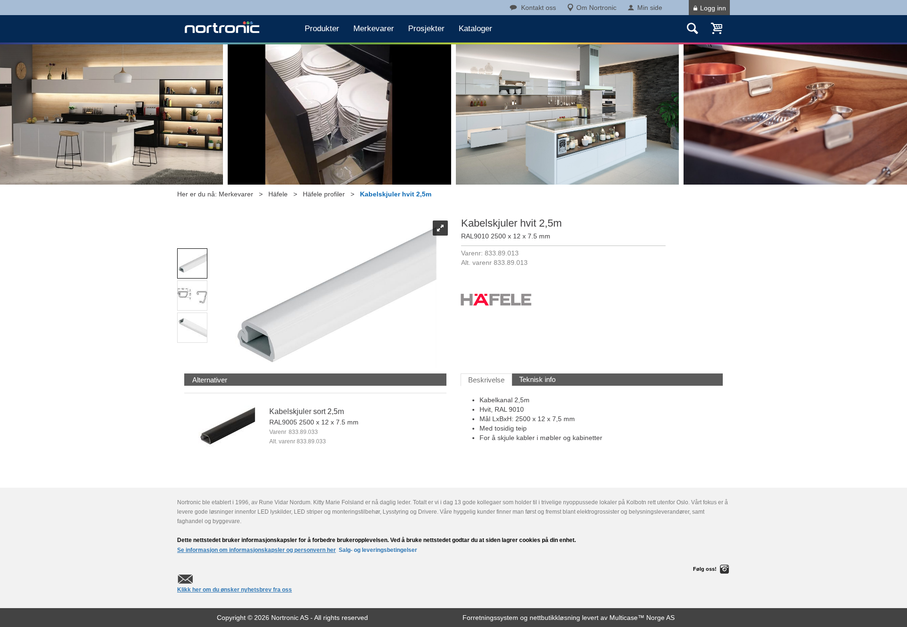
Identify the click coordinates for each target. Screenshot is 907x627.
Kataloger (475, 28)
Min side (649, 7)
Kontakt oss (538, 7)
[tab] (209, 380)
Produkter (322, 28)
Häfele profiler (324, 194)
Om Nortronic (596, 7)
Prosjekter (426, 28)
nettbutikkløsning (555, 617)
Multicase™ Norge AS (642, 617)
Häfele (278, 194)
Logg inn (713, 8)
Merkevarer (373, 28)
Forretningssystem (490, 617)
